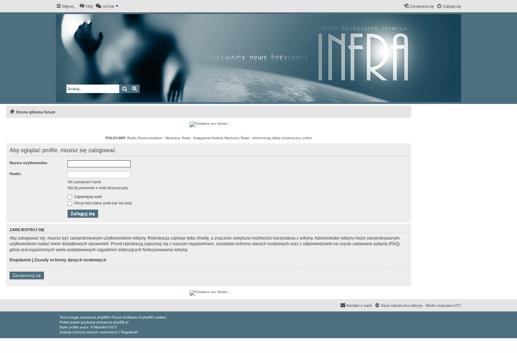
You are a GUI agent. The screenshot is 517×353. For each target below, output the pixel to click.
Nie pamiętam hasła (84, 182)
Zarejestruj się (27, 275)
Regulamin (20, 260)
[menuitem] (86, 6)
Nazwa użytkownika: (28, 163)
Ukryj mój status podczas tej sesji (102, 203)
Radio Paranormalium (144, 138)
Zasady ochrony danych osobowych (70, 260)
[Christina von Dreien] (209, 124)
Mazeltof (101, 327)
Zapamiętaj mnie (87, 196)
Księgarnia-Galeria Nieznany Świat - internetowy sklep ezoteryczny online (252, 138)
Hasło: (15, 174)
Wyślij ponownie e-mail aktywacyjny (98, 188)
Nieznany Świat (177, 138)
